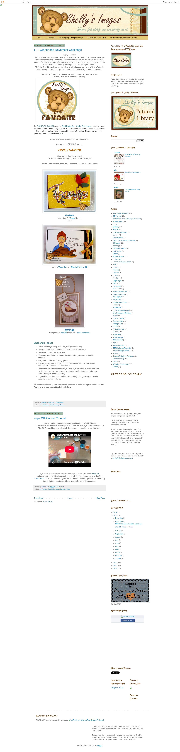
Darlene (117, 153)
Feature (116, 267)
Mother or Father (119, 294)
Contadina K (39, 479)
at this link (95, 474)
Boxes (115, 235)
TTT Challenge (50, 38)
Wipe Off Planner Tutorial (50, 418)
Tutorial (115, 353)
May (117, 546)
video (68, 489)
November (119, 521)
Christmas (116, 243)
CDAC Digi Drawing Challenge (124, 240)
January (118, 559)
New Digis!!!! (117, 297)
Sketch (115, 316)
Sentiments (117, 308)
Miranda (69, 330)
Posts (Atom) (47, 502)
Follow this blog (127, 620)
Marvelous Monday (120, 291)
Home (39, 38)
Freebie (116, 278)
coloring (116, 246)
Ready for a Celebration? (133, 172)
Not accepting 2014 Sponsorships (71, 38)
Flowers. (116, 273)
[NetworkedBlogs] (128, 616)
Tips (114, 343)
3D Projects (43, 489)
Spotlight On (117, 324)
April (117, 549)
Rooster (116, 305)
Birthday (116, 227)
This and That (118, 340)
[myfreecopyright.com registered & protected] (86, 720)
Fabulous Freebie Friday (122, 262)
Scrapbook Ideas (117, 688)
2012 (115, 563)
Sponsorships (118, 321)
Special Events (118, 318)
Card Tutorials (118, 238)
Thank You (117, 335)
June (117, 543)
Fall (114, 264)
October (118, 531)
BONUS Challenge (120, 232)
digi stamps (117, 251)
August (118, 537)
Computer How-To (119, 248)
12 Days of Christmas (120, 213)
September (119, 534)
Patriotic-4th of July (120, 302)
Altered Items (117, 221)
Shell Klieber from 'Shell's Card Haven (76, 126)
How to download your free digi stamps (123, 38)
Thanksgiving (118, 337)
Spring (115, 326)
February (118, 556)
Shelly (116, 187)
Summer (116, 332)
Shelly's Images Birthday (122, 313)
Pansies (64, 333)
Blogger (99, 746)
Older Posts (101, 498)
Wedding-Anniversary (121, 364)
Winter (115, 367)
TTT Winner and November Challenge (58, 49)
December (119, 518)
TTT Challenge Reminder (122, 348)
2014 (115, 512)
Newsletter (117, 300)
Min (115, 170)
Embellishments (119, 256)
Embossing (117, 259)
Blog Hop (116, 229)
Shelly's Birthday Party (121, 310)
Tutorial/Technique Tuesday (57, 489)
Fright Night (117, 281)
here (62, 133)
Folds (115, 275)
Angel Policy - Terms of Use (96, 38)
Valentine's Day (118, 359)
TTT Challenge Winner (57, 405)
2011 (115, 566)
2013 (115, 515)
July (117, 540)
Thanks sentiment (82, 333)
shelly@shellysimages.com (122, 458)
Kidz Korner (117, 289)
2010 (115, 569)
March (117, 552)
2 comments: (59, 402)
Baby (115, 224)
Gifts (114, 283)
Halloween (117, 286)
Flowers (116, 270)
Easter (115, 254)
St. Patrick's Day (119, 329)
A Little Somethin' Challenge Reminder (127, 219)
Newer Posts (38, 498)
